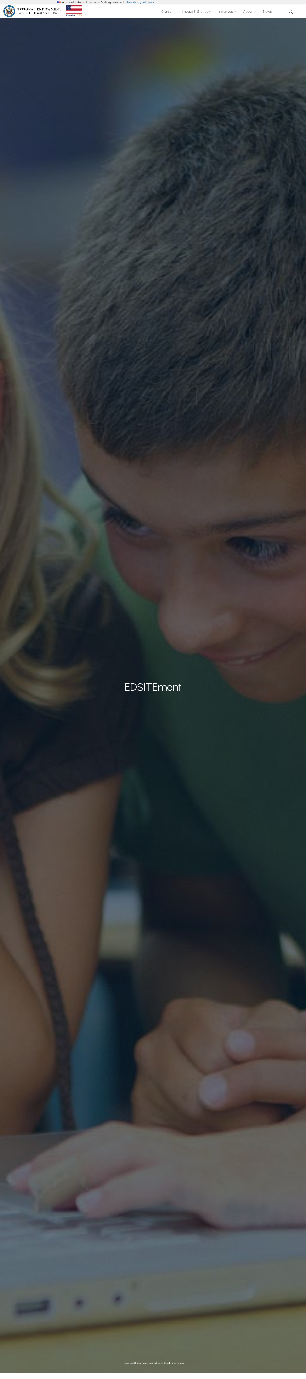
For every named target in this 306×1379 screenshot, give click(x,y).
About (248, 11)
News (267, 11)
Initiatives (226, 11)
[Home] (43, 11)
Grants (166, 11)
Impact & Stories (195, 11)
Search (290, 11)
